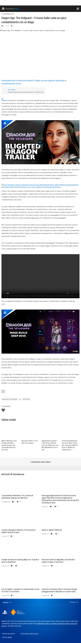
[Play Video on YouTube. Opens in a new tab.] (75, 162)
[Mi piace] (18, 502)
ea (20, 399)
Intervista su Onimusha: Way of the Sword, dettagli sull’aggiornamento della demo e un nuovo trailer (59, 590)
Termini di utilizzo (8, 634)
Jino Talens (11, 90)
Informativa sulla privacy (29, 634)
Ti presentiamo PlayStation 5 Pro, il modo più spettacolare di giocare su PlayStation (17, 496)
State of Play (26, 399)
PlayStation (12, 9)
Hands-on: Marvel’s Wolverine (52, 530)
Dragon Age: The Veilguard (9, 399)
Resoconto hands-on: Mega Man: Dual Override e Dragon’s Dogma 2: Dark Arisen (58, 560)
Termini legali (7, 637)
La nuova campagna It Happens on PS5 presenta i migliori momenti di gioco (18, 531)
